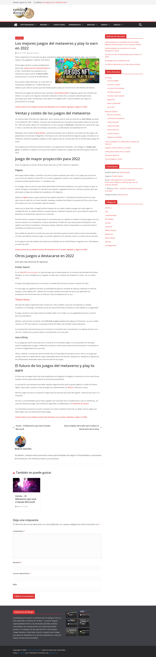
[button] (35, 24)
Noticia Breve (110, 238)
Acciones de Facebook (115, 88)
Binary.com (123, 195)
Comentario (19, 531)
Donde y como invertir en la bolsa (118, 148)
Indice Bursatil (112, 122)
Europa (108, 223)
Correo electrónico (22, 573)
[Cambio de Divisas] (15, 24)
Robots (104, 25)
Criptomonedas (27, 25)
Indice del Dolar (113, 126)
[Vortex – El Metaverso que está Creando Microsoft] (26, 479)
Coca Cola (111, 107)
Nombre (17, 562)
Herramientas (75, 25)
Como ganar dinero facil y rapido (117, 151)
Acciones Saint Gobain (115, 96)
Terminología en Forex (113, 159)
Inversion (108, 227)
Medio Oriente (110, 230)
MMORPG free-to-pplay (29, 272)
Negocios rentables (114, 137)
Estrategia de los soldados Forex (54, 2)
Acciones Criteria (113, 84)
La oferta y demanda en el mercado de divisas (122, 64)
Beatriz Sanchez (34, 53)
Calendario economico (115, 118)
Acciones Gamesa (114, 92)
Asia (106, 211)
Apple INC (111, 99)
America (108, 208)
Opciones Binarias (112, 155)
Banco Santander (113, 103)
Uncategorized (110, 245)
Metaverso (19, 38)
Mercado (91, 25)
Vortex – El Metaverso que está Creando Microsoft (33, 427)
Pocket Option (124, 172)
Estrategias (109, 219)
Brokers (43, 25)
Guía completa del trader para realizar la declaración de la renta (81, 427)
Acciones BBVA (113, 81)
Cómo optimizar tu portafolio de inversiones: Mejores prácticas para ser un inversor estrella (121, 182)
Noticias (108, 242)
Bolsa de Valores (111, 111)
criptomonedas (111, 215)
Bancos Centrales (114, 115)
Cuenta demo (59, 25)
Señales (117, 25)
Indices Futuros (113, 133)
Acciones (108, 78)
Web (15, 584)
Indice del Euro (113, 130)
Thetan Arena (22, 299)
